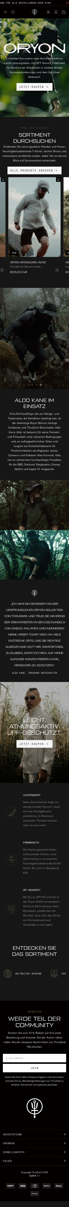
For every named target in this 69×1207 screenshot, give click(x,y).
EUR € (33, 1175)
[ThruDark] (34, 12)
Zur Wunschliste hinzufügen (58, 179)
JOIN (34, 1068)
